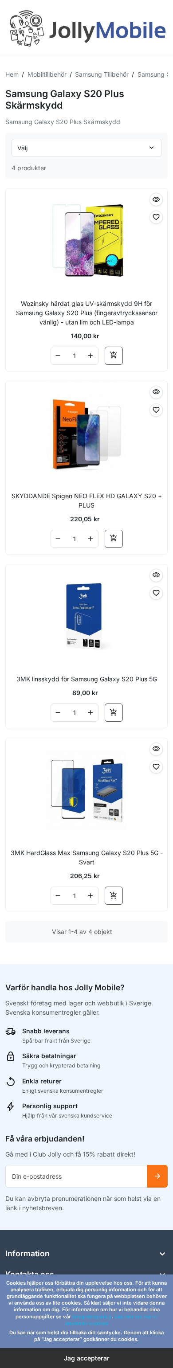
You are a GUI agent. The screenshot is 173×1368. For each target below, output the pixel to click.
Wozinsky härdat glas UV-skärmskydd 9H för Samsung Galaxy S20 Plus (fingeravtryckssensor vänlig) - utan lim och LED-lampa (86, 313)
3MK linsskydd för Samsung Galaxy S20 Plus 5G (86, 679)
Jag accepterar (87, 1358)
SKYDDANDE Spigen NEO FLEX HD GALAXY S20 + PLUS (87, 500)
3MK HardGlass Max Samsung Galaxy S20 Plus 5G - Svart (87, 857)
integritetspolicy (92, 1316)
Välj (22, 148)
